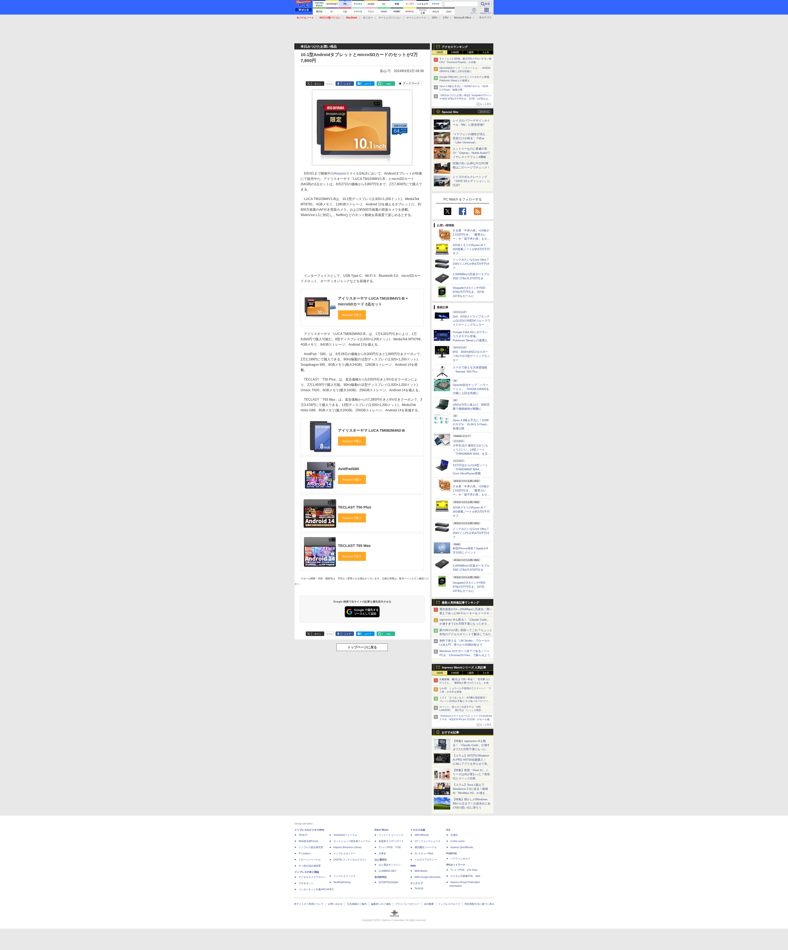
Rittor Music (382, 829)
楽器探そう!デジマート (391, 841)
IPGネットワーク (455, 864)
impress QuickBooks (461, 847)
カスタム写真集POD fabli (465, 876)
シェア (347, 84)
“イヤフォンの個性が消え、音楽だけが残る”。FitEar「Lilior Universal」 (470, 138)
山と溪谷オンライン (390, 864)
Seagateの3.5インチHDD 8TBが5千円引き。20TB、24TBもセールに (470, 292)
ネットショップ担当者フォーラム (351, 841)
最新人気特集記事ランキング (460, 602)
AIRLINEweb (422, 835)
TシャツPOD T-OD (390, 847)
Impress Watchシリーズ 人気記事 (464, 667)
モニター (368, 17)
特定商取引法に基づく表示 (479, 904)
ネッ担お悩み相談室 (310, 865)
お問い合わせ (335, 904)
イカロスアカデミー (426, 859)
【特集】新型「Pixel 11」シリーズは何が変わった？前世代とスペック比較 (471, 774)
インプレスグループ (449, 904)
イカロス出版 (417, 829)
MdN (413, 865)
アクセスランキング (455, 46)
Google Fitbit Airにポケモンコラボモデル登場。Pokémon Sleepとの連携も (470, 336)
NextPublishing (341, 882)
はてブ (368, 84)
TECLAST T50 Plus (354, 507)
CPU (445, 17)
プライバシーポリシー (407, 904)
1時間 (439, 52)
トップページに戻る (362, 647)
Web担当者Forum (308, 841)
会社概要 (429, 904)
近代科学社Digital (388, 882)
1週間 (470, 52)
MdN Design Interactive (428, 877)
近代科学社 (381, 877)
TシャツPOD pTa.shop (463, 869)
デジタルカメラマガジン (312, 877)
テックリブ (416, 883)
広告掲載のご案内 (357, 904)
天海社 (454, 835)
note (388, 84)
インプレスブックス (344, 876)
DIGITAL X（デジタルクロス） (350, 859)
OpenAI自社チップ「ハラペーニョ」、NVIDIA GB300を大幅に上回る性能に (471, 389)
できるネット (306, 883)
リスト (329, 84)
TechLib (419, 888)
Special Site (450, 112)
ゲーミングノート (416, 17)
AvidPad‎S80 (348, 469)
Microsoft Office (462, 17)
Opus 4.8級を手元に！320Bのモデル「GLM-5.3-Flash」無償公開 (471, 424)
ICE (448, 829)
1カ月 (486, 52)
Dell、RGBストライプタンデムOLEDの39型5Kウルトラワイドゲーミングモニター (471, 320)
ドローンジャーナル (310, 859)
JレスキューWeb (424, 853)
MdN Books (421, 870)
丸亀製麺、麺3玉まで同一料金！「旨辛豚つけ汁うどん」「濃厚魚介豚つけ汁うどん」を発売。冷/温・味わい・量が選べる (464, 683)
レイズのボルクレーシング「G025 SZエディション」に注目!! (471, 181)
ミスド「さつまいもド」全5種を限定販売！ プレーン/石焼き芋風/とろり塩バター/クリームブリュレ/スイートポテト (464, 701)
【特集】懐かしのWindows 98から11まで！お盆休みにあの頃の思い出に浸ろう (471, 803)
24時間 (455, 52)
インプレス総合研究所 (311, 847)
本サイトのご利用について (309, 904)
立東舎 (382, 853)
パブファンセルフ (460, 858)
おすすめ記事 (450, 732)
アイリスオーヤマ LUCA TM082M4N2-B (371, 430)
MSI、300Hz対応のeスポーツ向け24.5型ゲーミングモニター (471, 356)
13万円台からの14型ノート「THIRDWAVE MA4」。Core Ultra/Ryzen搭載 (470, 469)
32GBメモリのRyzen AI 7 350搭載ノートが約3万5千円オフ (471, 249)
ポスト (317, 84)
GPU (434, 17)
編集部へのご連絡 (381, 904)
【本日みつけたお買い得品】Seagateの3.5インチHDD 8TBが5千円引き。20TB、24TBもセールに (465, 99)
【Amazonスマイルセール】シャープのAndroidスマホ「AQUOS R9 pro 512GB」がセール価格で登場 (465, 719)
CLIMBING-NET (387, 870)
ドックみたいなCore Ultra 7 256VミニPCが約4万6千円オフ (471, 263)
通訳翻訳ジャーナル (426, 847)
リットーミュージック (391, 835)
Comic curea (457, 841)
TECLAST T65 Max (354, 546)
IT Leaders (304, 853)
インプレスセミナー (344, 853)
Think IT (303, 835)
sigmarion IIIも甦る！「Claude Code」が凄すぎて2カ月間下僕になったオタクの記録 (464, 623)
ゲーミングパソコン (390, 17)
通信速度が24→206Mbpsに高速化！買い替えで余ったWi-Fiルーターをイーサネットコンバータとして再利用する (465, 613)
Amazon (340, 173)
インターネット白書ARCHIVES (316, 889)
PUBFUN (451, 853)
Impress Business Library (347, 847)
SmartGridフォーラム (345, 835)
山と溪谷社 (381, 859)
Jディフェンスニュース (427, 841)
